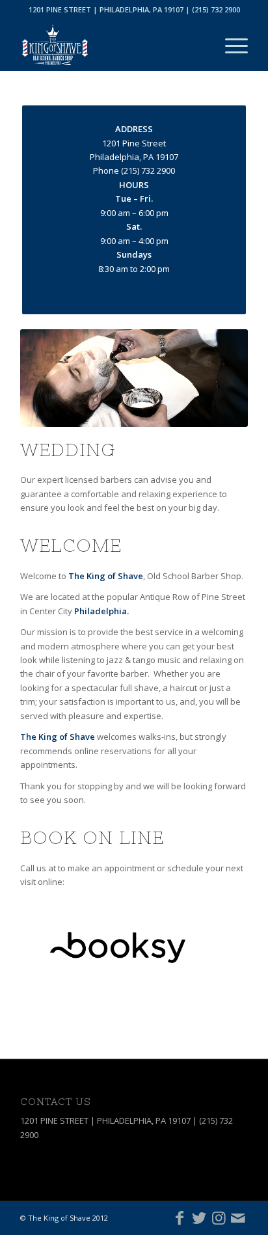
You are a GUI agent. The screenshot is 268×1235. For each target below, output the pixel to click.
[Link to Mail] (238, 1217)
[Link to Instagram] (218, 1217)
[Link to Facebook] (179, 1217)
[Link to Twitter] (199, 1217)
